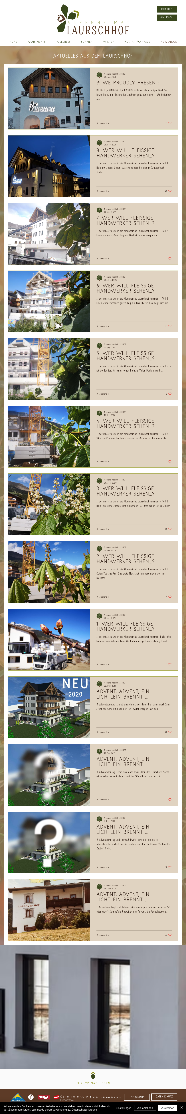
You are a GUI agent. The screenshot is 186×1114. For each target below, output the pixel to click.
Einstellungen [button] (123, 1108)
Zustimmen (167, 1108)
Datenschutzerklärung (84, 1109)
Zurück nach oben (93, 1083)
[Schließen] (181, 1108)
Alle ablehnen (145, 1108)
